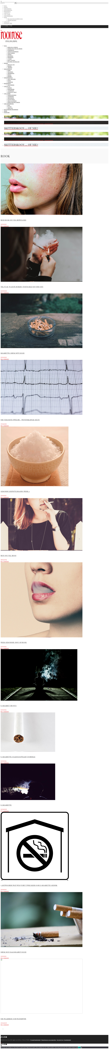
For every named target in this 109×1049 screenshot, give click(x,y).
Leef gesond (11, 79)
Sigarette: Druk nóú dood (13, 353)
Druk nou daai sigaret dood (13, 952)
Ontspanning (8, 16)
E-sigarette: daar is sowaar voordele (18, 757)
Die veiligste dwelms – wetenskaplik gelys (20, 420)
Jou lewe (7, 93)
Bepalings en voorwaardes (48, 1040)
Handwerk (10, 89)
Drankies (10, 57)
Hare (9, 70)
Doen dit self (12, 92)
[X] (2, 1037)
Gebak (9, 54)
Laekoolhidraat (13, 51)
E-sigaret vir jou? (9, 706)
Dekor (9, 87)
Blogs (9, 106)
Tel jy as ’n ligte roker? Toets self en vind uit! (22, 287)
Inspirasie (10, 98)
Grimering (10, 73)
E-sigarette (6, 805)
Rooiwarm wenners (11, 109)
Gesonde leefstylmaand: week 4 (15, 491)
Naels (9, 74)
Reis (8, 105)
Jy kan (9, 58)
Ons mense (10, 84)
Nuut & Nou (11, 60)
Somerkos (10, 50)
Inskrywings (11, 20)
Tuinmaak (10, 90)
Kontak (7, 112)
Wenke (9, 66)
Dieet (9, 80)
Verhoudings (11, 95)
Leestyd (7, 21)
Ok (79, 1047)
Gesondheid (8, 10)
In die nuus (11, 99)
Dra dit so (11, 64)
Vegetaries (11, 53)
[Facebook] (4, 1037)
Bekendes (7, 11)
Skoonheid (7, 8)
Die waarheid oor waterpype (13, 1019)
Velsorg (10, 71)
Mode (6, 7)
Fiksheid (10, 82)
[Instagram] (5, 1037)
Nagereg (10, 56)
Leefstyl (7, 13)
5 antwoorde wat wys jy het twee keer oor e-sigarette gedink (29, 885)
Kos (5, 5)
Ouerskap (10, 96)
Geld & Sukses (12, 100)
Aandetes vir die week (14, 48)
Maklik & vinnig (12, 47)
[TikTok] (1, 1037)
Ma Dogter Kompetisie (15, 19)
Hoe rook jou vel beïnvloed (13, 220)
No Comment (5, 226)
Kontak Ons (8, 23)
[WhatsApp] (3, 1037)
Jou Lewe (7, 14)
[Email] (6, 1037)
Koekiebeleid (67, 1040)
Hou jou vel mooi (8, 556)
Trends (9, 67)
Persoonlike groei (13, 102)
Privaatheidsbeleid (35, 1040)
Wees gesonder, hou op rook (14, 642)
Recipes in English (13, 61)
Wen (5, 17)
